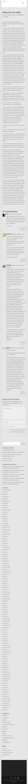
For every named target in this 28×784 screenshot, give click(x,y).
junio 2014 (5, 552)
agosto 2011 (5, 627)
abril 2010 (5, 663)
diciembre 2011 (6, 618)
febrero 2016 (6, 525)
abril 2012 (5, 609)
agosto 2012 (5, 600)
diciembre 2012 (6, 592)
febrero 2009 (6, 694)
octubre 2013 (6, 569)
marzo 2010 (5, 665)
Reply (22, 229)
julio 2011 (5, 629)
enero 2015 (5, 545)
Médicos (5, 731)
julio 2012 (5, 603)
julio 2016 (5, 514)
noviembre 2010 (6, 647)
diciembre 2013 (6, 565)
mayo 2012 (5, 607)
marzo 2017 (5, 505)
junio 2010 (5, 658)
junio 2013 (5, 578)
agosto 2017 (5, 503)
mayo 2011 (5, 634)
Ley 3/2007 (5, 729)
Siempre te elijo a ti (7, 458)
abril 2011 (5, 636)
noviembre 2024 (6, 489)
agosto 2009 (6, 680)
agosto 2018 (5, 496)
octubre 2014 (6, 549)
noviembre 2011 (6, 621)
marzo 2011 (5, 638)
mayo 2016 (5, 518)
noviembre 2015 (6, 529)
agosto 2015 (5, 536)
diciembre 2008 (6, 698)
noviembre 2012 (6, 594)
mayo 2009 (5, 687)
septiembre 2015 (6, 534)
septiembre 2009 (7, 678)
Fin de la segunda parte (8, 450)
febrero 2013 (6, 587)
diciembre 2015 (6, 527)
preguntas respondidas (8, 737)
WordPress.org (6, 754)
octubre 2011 (6, 623)
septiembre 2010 (7, 652)
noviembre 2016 (6, 509)
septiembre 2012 (6, 598)
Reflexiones (21, 15)
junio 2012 (5, 605)
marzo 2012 (5, 612)
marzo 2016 (5, 523)
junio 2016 (5, 516)
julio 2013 (5, 576)
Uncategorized (6, 742)
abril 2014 (5, 556)
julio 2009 (5, 683)
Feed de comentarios (8, 752)
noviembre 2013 (6, 567)
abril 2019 (5, 492)
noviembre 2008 (6, 700)
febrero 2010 (6, 667)
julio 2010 (5, 656)
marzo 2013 (5, 585)
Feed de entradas (7, 750)
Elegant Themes (13, 780)
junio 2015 (5, 541)
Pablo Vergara (8, 15)
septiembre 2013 (6, 572)
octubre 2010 (6, 649)
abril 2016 (5, 521)
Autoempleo (5, 717)
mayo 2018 (5, 498)
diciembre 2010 (6, 645)
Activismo (5, 715)
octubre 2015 (6, 532)
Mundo (4, 733)
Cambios (5, 720)
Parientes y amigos (7, 735)
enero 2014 (5, 563)
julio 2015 (5, 538)
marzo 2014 (5, 558)
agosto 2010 (5, 654)
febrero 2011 (5, 640)
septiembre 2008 (7, 705)
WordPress (14, 782)
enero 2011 (5, 643)
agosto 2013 (5, 574)
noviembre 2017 (6, 501)
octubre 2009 (6, 676)
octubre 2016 (6, 512)
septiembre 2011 (6, 625)
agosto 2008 (6, 707)
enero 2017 (5, 507)
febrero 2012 (5, 614)
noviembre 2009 (6, 674)
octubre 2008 (6, 703)
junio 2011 (5, 632)
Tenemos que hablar (7, 460)
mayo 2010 (5, 660)
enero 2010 (5, 669)
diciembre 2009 (6, 672)
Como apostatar (6, 722)
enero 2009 (5, 696)
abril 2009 (5, 689)
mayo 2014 (5, 554)
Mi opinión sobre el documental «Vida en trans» (14, 452)
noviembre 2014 (6, 547)
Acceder (5, 748)
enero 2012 (5, 616)
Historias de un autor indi (8, 724)
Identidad (5, 726)
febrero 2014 (6, 561)
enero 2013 (5, 589)
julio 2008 (5, 709)
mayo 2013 (5, 580)
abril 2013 (5, 583)
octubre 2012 (6, 596)
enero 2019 (5, 494)
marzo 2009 (5, 692)
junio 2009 (5, 685)
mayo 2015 (5, 543)
